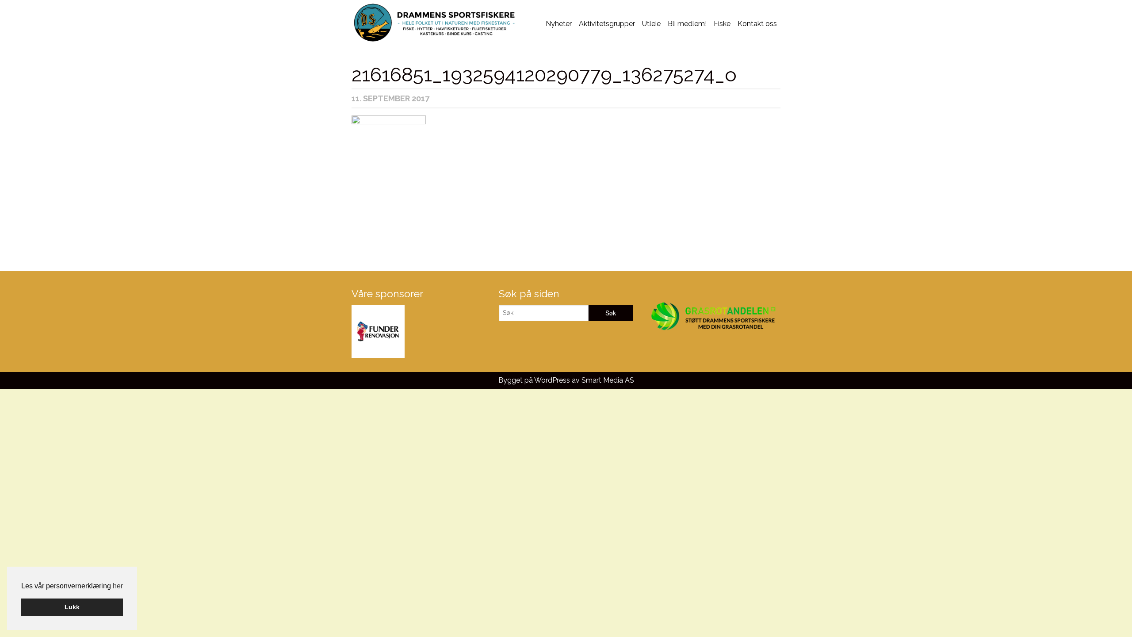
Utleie (651, 23)
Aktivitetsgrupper (607, 23)
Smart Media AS (607, 380)
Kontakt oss (757, 23)
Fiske (722, 23)
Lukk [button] (72, 606)
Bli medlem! (687, 23)
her (118, 586)
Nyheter (559, 23)
